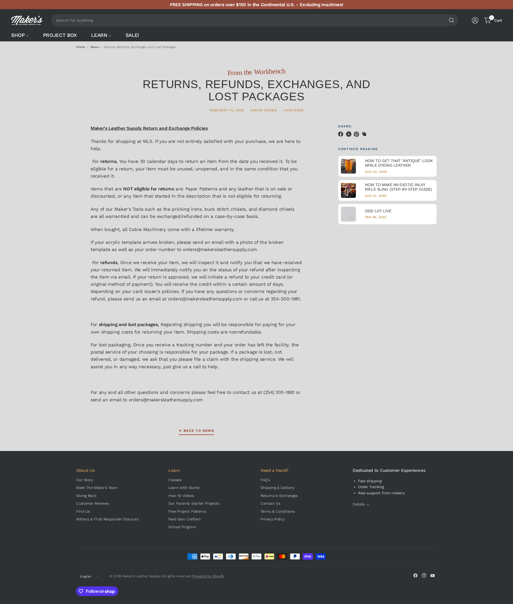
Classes (174, 480)
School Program (182, 527)
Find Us (83, 511)
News (94, 47)
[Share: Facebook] (341, 134)
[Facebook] (415, 575)
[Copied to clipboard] (364, 134)
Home (80, 47)
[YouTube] (432, 575)
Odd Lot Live (378, 211)
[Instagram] (424, 575)
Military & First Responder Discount (107, 519)
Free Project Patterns (187, 511)
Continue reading (358, 149)
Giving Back (86, 495)
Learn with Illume (184, 487)
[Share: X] (349, 134)
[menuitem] (22, 35)
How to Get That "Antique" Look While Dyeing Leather (399, 163)
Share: (345, 126)
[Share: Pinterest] (357, 134)
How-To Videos (181, 495)
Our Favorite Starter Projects (193, 503)
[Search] (451, 20)
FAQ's (265, 480)
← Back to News (196, 431)
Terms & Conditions (277, 511)
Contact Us (270, 503)
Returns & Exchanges (279, 495)
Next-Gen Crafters (184, 519)
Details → (361, 504)
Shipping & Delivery (277, 487)
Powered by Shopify (208, 576)
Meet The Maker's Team (96, 487)
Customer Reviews (92, 503)
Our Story (84, 480)
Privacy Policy (273, 519)
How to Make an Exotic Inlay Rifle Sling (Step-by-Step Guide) (398, 187)
